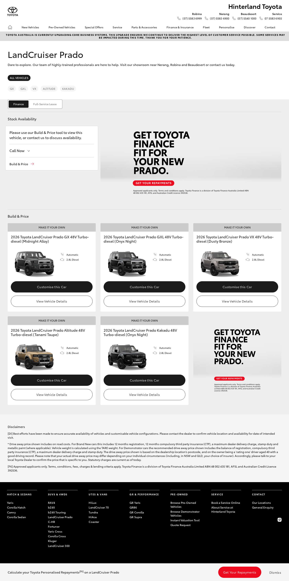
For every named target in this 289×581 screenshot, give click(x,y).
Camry (11, 512)
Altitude (49, 89)
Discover (249, 27)
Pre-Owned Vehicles (62, 27)
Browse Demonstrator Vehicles (185, 513)
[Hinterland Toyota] (12, 11)
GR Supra (136, 517)
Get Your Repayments (239, 572)
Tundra (93, 512)
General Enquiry (262, 507)
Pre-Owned (179, 494)
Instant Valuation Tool (185, 520)
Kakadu (68, 89)
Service (117, 27)
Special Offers (94, 27)
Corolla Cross (57, 536)
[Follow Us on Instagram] (279, 519)
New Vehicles (30, 27)
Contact (270, 27)
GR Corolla (137, 512)
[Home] (10, 27)
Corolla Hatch (16, 507)
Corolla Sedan (16, 517)
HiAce (93, 517)
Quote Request (180, 525)
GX (12, 89)
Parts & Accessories (144, 27)
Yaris (10, 503)
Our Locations (261, 503)
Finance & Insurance (180, 27)
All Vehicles (19, 78)
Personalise (227, 27)
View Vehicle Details (51, 301)
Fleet (206, 27)
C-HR (51, 522)
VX (34, 89)
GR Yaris (135, 503)
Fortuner (54, 526)
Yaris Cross (55, 531)
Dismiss (275, 572)
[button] (21, 164)
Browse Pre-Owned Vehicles (183, 505)
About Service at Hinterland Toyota (223, 509)
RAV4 (51, 503)
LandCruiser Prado (60, 517)
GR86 (133, 507)
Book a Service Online (225, 503)
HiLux (92, 503)
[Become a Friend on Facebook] (254, 519)
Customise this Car (51, 286)
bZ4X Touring (57, 512)
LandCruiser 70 (99, 507)
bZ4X (51, 507)
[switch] (35, 104)
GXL (23, 89)
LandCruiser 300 (59, 546)
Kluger (52, 541)
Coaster (94, 522)
